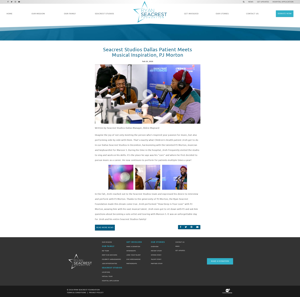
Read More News (104, 227)
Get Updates (180, 250)
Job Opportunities (109, 263)
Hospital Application (110, 281)
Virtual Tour (107, 276)
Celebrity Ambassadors (111, 259)
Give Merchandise (133, 259)
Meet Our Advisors (109, 255)
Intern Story (156, 255)
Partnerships (131, 263)
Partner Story (157, 263)
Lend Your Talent (133, 255)
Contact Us (179, 242)
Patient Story (156, 251)
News (177, 246)
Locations (106, 272)
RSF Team (105, 251)
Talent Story (156, 259)
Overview (154, 246)
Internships (131, 251)
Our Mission (107, 242)
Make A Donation (133, 246)
